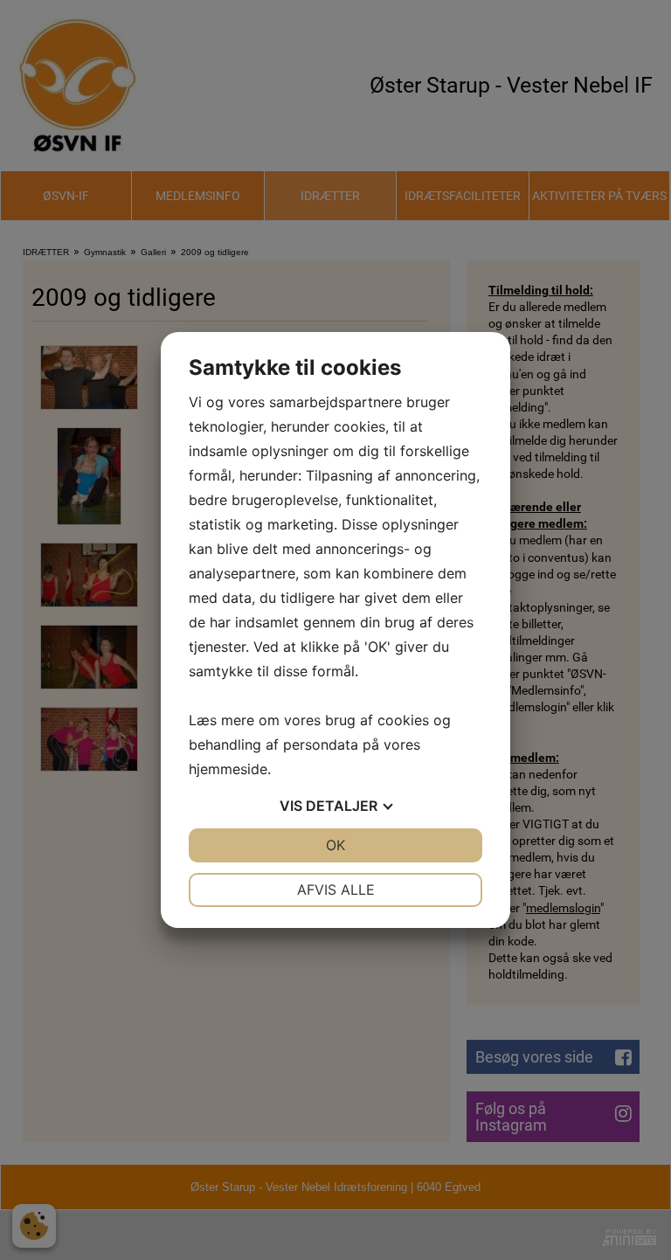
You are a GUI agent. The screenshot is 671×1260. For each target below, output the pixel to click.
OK (335, 845)
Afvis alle (336, 889)
